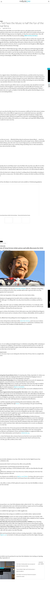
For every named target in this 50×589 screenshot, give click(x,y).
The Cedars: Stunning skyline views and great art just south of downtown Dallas (25, 565)
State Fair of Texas (20, 288)
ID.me (17, 403)
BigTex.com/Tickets (22, 476)
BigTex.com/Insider (19, 387)
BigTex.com (4, 535)
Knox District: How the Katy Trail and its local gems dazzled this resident (26, 575)
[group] (9, 220)
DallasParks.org (25, 433)
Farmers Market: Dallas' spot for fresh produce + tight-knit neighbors (25, 570)
